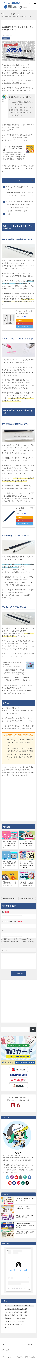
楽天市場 (20, 323)
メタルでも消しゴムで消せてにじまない (17, 1312)
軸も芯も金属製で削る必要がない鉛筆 (20, 192)
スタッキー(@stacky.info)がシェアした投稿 (20, 1288)
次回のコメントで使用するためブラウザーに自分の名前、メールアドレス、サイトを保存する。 (18, 941)
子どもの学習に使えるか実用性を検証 (19, 201)
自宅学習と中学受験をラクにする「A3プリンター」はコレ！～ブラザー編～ (9, 844)
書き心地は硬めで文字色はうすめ (18, 204)
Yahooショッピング (24, 326)
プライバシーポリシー (26, 1344)
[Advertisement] (18, 798)
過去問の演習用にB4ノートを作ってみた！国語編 (10, 898)
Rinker (24, 316)
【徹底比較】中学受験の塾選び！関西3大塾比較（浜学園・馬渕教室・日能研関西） (25, 1225)
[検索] (33, 1029)
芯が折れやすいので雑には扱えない (19, 207)
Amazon (21, 320)
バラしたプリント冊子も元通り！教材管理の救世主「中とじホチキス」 (27, 843)
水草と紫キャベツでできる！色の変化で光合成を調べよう (25, 1216)
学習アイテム (6, 38)
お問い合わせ (5, 1350)
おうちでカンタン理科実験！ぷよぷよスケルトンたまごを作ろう (25, 1207)
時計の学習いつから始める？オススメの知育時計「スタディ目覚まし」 (27, 883)
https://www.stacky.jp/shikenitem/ (12, 152)
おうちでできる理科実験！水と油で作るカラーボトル (25, 1199)
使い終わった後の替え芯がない (17, 211)
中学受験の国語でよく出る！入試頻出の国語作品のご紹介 (25, 1232)
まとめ (8, 214)
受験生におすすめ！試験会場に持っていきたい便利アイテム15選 (13, 148)
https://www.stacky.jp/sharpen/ (12, 666)
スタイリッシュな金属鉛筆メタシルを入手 (17, 1306)
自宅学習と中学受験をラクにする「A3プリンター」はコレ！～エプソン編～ (9, 864)
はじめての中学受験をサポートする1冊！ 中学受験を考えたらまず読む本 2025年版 (27, 864)
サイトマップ (5, 1344)
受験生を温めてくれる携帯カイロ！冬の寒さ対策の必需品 (27, 898)
